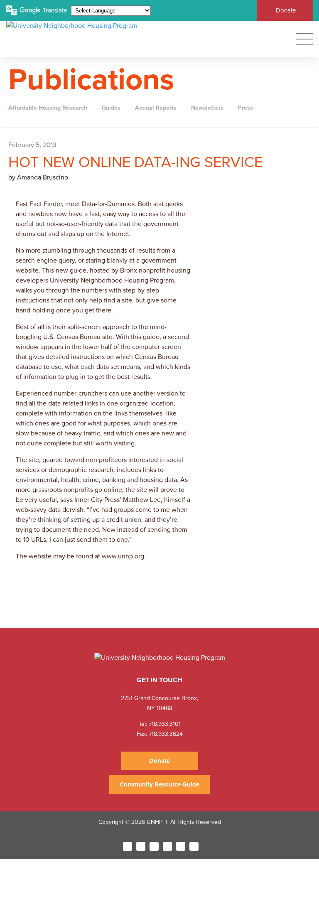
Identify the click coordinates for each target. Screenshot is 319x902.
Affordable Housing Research (47, 108)
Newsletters (207, 108)
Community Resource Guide (159, 784)
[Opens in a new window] (127, 846)
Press (245, 108)
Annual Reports (156, 108)
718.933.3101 (164, 723)
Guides (111, 108)
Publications (91, 80)
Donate (286, 10)
